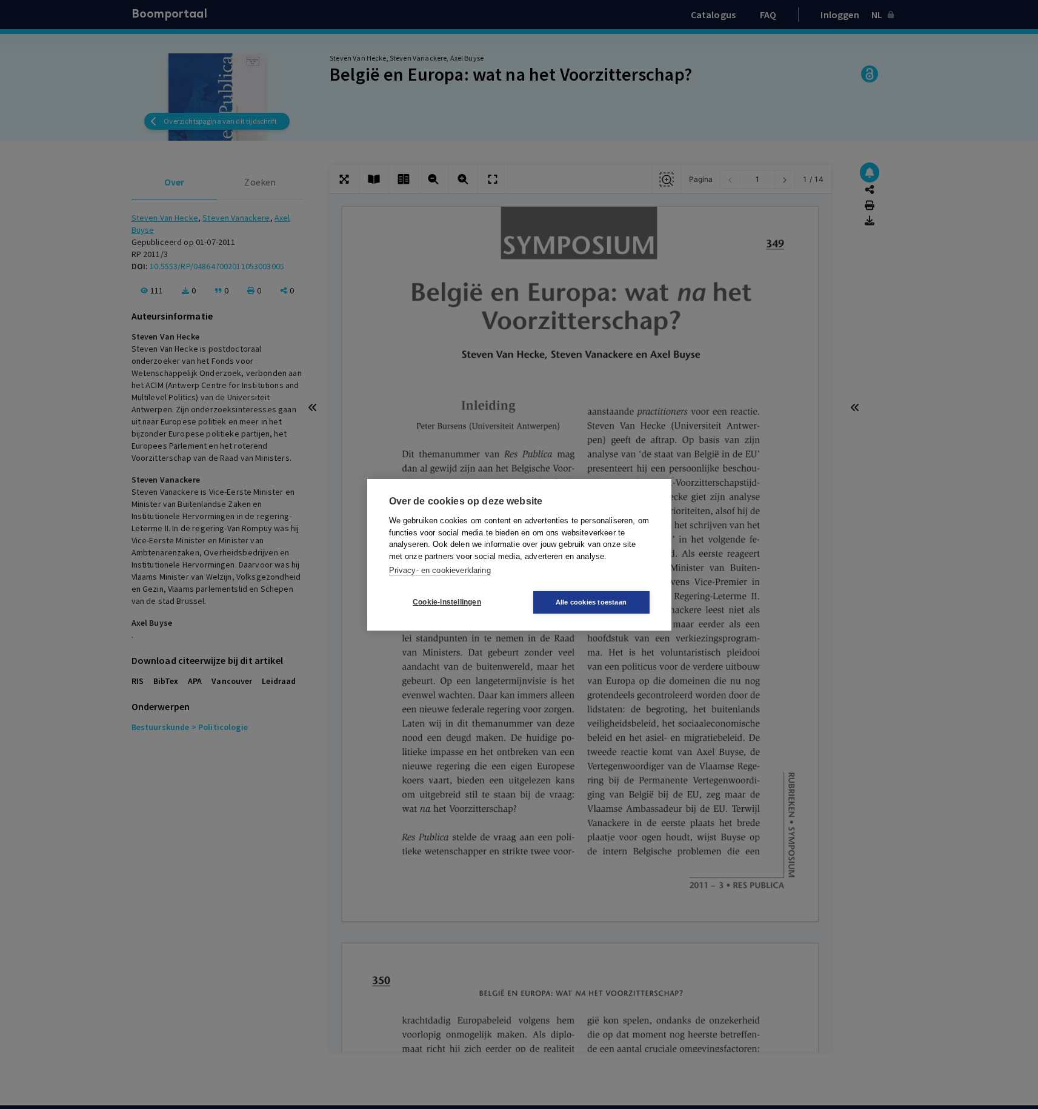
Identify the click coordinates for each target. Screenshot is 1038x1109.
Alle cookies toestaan (591, 602)
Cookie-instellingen (447, 602)
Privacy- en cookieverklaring (440, 570)
